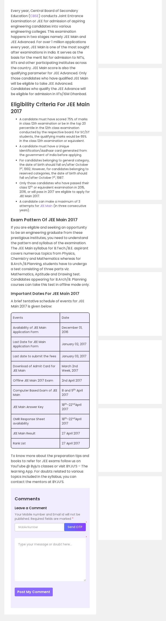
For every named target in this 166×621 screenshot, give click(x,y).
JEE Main (46, 206)
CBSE (34, 15)
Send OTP (75, 527)
